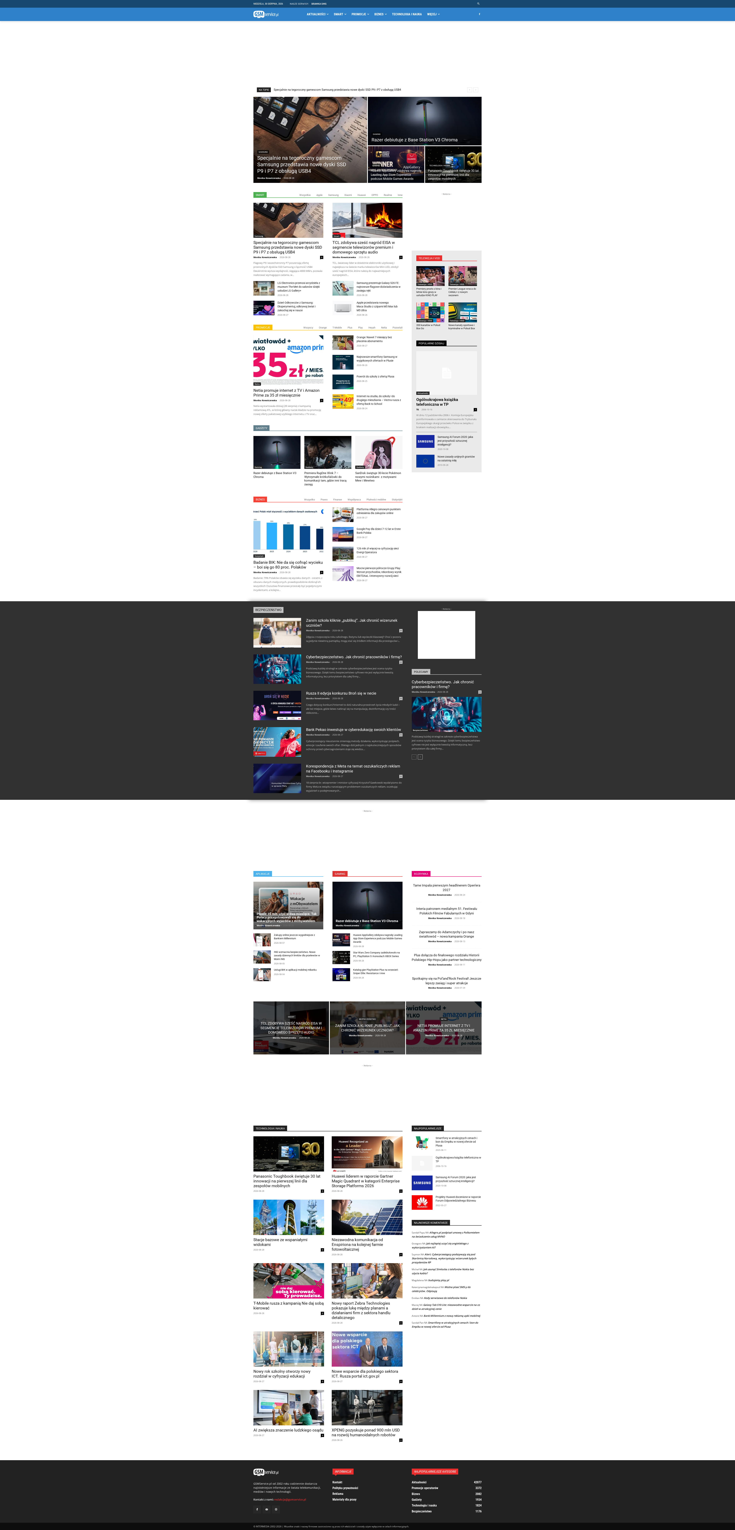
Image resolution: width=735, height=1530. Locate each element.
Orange (323, 327)
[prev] (469, 89)
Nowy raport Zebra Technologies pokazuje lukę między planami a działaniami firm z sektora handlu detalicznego (361, 1310)
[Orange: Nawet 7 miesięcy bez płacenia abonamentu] (343, 342)
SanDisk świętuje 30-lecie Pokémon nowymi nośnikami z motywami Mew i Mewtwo (378, 476)
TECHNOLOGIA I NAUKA (270, 1128)
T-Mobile (337, 327)
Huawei (362, 195)
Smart (260, 194)
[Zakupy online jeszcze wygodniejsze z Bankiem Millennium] (262, 939)
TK (417, 409)
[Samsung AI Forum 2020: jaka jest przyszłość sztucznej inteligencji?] (425, 441)
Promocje (263, 327)
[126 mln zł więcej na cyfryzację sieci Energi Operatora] (343, 554)
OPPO (375, 195)
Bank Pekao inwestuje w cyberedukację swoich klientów (353, 729)
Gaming (377, 134)
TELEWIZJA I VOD (429, 258)
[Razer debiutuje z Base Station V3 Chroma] (425, 121)
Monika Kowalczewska (265, 257)
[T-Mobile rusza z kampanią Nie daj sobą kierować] (288, 1281)
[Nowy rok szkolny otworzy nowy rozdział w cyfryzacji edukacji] (288, 1349)
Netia (384, 327)
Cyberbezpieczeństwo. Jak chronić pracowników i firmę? (354, 657)
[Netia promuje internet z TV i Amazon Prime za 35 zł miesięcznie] (288, 360)
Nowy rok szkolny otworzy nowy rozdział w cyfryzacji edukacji (281, 1373)
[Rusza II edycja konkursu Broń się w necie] (277, 705)
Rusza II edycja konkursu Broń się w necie (341, 693)
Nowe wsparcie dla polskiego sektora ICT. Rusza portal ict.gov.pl (365, 1373)
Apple (319, 195)
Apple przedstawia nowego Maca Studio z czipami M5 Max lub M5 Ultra (377, 306)
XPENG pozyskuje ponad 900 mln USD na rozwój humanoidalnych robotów (366, 1432)
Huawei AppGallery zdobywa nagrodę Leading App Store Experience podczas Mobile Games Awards (377, 938)
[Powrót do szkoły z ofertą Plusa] (343, 382)
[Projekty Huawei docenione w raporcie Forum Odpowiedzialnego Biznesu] (422, 1202)
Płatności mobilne (376, 499)
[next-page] (420, 756)
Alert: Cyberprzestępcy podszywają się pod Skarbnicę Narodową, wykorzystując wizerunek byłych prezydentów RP (444, 1258)
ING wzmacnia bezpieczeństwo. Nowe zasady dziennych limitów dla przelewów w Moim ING (297, 955)
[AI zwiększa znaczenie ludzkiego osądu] (288, 1407)
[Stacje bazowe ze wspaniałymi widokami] (288, 1217)
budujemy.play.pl (438, 1280)
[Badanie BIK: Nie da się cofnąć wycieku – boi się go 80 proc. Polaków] (288, 532)
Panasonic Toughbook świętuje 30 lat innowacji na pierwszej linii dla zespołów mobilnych (286, 1181)
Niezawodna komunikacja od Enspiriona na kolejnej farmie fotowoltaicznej (357, 1245)
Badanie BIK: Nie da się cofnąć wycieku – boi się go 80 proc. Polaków (288, 564)
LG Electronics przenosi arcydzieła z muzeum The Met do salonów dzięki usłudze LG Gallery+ (299, 286)
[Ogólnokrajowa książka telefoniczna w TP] (446, 373)
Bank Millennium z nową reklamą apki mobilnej (452, 1315)
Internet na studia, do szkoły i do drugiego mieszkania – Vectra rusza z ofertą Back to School (379, 400)
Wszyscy (308, 327)
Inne (400, 195)
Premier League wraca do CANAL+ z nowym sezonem (462, 292)
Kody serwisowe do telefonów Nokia (445, 1298)
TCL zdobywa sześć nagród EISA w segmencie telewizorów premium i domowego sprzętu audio (363, 247)
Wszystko (309, 499)
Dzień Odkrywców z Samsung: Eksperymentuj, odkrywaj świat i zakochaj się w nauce (296, 306)
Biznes (260, 499)
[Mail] (266, 1509)
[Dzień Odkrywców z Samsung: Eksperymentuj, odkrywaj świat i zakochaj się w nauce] (263, 308)
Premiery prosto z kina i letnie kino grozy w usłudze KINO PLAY (428, 292)
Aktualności (422, 393)
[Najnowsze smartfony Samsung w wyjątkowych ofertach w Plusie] (343, 362)
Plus (350, 327)
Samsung (263, 152)
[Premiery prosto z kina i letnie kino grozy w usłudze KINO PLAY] (430, 276)
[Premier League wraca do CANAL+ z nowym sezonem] (462, 276)
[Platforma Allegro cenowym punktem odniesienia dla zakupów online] (343, 514)
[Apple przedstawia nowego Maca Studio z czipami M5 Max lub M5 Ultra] (343, 308)
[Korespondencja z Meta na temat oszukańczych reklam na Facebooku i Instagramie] (277, 778)
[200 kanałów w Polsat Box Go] (430, 312)
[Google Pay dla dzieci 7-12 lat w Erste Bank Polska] (343, 534)
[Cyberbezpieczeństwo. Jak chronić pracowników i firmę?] (277, 669)
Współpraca (354, 499)
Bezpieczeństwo (268, 610)
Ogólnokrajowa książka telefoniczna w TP (437, 402)
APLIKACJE (263, 873)
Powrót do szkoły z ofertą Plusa (375, 376)
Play (360, 327)
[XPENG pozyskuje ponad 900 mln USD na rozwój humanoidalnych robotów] (367, 1407)
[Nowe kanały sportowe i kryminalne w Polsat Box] (462, 312)
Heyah (371, 327)
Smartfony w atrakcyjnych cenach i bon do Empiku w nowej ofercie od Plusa (456, 1142)
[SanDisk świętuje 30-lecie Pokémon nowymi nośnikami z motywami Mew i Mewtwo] (378, 452)
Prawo (324, 499)
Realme (388, 195)
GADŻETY (261, 428)
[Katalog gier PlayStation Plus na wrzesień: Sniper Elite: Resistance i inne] (341, 974)
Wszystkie (305, 195)
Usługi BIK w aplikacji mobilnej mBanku (295, 969)
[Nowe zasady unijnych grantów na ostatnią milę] (425, 461)
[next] (475, 89)
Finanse (337, 499)
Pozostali (398, 327)
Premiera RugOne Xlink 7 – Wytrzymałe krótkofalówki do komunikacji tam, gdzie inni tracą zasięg (325, 478)
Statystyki (397, 499)
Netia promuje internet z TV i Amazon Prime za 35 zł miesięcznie (286, 393)
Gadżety (309, 467)
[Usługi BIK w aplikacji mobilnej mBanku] (262, 974)
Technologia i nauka (439, 166)
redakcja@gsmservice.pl (290, 1499)
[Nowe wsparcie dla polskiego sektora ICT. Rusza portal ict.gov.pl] (367, 1349)
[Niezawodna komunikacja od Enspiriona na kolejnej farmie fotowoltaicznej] (367, 1217)
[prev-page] (414, 756)
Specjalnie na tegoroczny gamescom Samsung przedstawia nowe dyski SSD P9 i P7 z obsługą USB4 (337, 89)
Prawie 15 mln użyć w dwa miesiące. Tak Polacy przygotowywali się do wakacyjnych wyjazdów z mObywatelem (287, 917)
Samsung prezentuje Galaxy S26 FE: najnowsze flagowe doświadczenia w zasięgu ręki (379, 286)
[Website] (276, 1509)
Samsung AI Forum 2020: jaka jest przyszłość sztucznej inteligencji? (455, 440)
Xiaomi (348, 195)
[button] (479, 4)
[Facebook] (479, 14)
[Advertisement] (367, 54)
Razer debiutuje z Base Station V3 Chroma (367, 921)
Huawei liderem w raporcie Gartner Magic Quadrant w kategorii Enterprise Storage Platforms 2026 (366, 1181)
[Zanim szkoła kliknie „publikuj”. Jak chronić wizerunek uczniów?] (277, 632)
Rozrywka (421, 873)
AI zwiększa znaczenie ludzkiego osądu (288, 1430)
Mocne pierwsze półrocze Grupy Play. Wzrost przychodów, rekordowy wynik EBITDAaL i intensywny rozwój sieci (379, 572)
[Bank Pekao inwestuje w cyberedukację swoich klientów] (277, 742)
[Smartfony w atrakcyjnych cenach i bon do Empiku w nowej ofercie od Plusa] (422, 1143)
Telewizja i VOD (424, 284)
